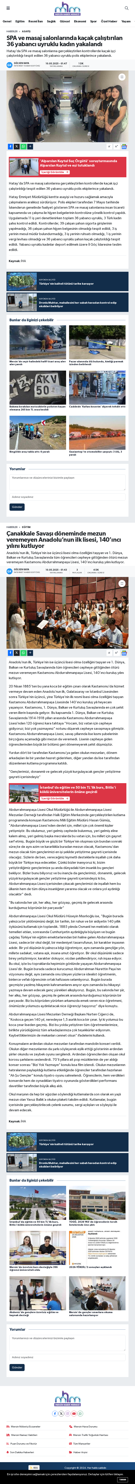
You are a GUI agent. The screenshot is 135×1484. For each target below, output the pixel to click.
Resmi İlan (35, 21)
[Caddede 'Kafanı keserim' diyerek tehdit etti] (97, 387)
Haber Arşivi (80, 1452)
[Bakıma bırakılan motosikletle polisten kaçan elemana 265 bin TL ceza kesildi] (37, 387)
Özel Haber (109, 21)
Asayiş (26, 31)
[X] (61, 1414)
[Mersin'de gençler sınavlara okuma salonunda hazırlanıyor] (97, 1293)
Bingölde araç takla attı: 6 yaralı (29, 452)
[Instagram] (67, 1414)
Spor (93, 21)
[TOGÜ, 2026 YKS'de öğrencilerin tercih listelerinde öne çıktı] (97, 1202)
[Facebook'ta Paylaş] (10, 147)
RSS (35, 1468)
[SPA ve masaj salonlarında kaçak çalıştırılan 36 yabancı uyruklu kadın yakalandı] (68, 106)
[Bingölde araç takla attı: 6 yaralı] (37, 432)
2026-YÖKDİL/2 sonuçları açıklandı (90, 1267)
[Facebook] (55, 1414)
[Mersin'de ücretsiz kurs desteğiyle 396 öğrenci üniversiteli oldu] (37, 1247)
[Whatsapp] (80, 1414)
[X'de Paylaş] (17, 147)
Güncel (65, 21)
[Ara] (126, 8)
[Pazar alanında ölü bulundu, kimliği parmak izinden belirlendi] (97, 342)
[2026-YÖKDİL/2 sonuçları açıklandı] (97, 1247)
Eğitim (19, 21)
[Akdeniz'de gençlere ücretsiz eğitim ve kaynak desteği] (37, 1293)
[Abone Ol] (124, 146)
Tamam (122, 1480)
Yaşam (126, 21)
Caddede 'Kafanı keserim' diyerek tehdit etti (97, 406)
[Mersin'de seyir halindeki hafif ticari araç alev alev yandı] (37, 342)
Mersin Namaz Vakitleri (24, 1435)
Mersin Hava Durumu (85, 1426)
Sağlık (51, 21)
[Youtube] (74, 1414)
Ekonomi (80, 21)
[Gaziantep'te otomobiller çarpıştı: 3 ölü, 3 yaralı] (97, 432)
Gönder (17, 507)
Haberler (12, 31)
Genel (7, 21)
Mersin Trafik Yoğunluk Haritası (90, 1435)
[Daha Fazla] (30, 147)
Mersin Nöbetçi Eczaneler (25, 1426)
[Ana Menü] (8, 8)
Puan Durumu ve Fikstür (24, 1443)
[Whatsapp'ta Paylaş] (23, 147)
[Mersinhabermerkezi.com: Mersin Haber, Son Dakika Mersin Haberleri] (67, 8)
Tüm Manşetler (81, 1443)
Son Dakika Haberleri (22, 1452)
